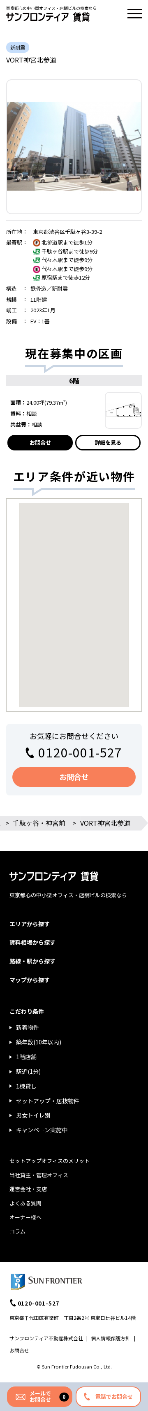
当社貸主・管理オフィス (38, 1175)
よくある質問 (25, 1203)
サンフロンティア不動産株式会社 (46, 1338)
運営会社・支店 (28, 1189)
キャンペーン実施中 (41, 1130)
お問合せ (40, 442)
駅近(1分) (28, 1071)
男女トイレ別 (33, 1115)
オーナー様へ (25, 1217)
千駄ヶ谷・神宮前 (39, 823)
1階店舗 (26, 1057)
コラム (17, 1231)
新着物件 (27, 1027)
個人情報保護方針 (110, 1338)
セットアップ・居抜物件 (47, 1101)
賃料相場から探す (32, 942)
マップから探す (29, 980)
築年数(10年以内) (38, 1042)
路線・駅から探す (32, 961)
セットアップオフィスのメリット (49, 1161)
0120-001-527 (80, 752)
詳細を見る (108, 442)
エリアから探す (29, 924)
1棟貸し (26, 1086)
